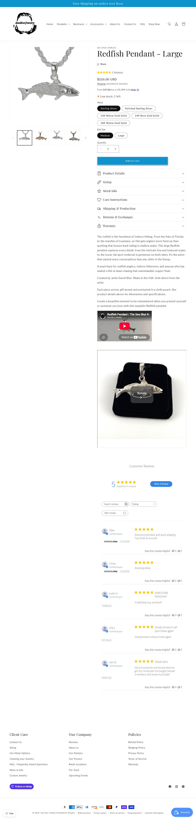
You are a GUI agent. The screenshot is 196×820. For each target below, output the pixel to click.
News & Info (16, 770)
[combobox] (143, 504)
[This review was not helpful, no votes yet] (179, 551)
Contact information (154, 813)
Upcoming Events (78, 775)
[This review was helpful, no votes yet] (173, 551)
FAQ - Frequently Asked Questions (29, 764)
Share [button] (103, 64)
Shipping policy (135, 813)
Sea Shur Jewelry (48, 813)
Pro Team (74, 770)
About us (74, 747)
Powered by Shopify (66, 813)
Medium (105, 135)
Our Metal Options (20, 753)
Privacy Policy (136, 753)
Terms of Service (137, 758)
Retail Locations (77, 764)
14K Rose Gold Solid (147, 115)
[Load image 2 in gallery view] (41, 137)
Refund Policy (135, 742)
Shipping (101, 84)
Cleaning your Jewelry (22, 758)
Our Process (75, 758)
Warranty (133, 764)
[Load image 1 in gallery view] (24, 137)
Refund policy (84, 813)
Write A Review (161, 484)
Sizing (13, 747)
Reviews (73, 742)
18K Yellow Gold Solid (114, 123)
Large (121, 135)
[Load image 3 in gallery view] (57, 137)
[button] (63, 24)
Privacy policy (100, 813)
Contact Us (16, 742)
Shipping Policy (136, 747)
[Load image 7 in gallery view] (73, 137)
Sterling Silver (109, 108)
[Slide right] (85, 137)
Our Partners (76, 753)
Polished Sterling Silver (138, 108)
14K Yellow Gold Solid (114, 115)
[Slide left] (13, 137)
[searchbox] (112, 504)
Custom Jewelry (18, 775)
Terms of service (117, 813)
